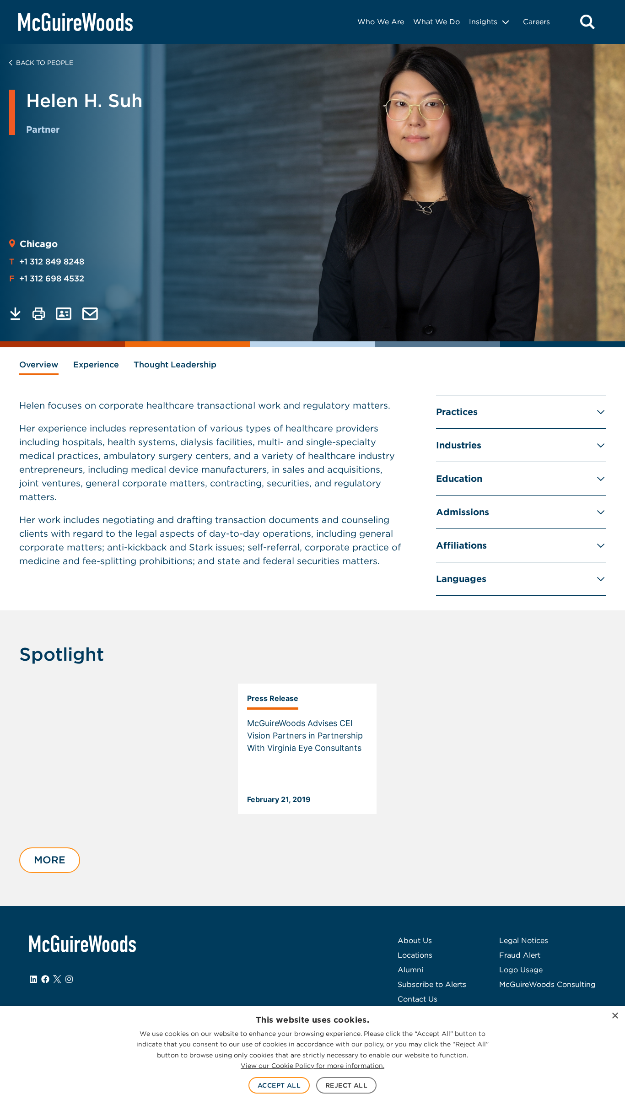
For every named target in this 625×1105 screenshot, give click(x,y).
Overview (39, 364)
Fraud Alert (519, 955)
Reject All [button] (346, 1085)
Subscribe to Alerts (432, 984)
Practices (457, 411)
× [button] (614, 1016)
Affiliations (461, 545)
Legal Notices (523, 940)
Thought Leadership (175, 364)
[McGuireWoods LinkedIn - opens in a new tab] (33, 979)
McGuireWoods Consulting (547, 984)
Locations (415, 955)
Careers (536, 21)
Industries (458, 445)
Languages (461, 578)
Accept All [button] (279, 1085)
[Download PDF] (15, 313)
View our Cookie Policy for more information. (312, 1065)
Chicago (39, 243)
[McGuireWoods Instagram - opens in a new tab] (69, 979)
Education (459, 478)
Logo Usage (521, 969)
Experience (96, 364)
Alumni (410, 969)
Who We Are (380, 21)
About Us (415, 940)
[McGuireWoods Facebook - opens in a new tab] (45, 979)
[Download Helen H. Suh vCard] (63, 313)
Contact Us (417, 999)
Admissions (462, 512)
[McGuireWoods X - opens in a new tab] (57, 979)
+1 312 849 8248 (46, 261)
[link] (307, 749)
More (49, 860)
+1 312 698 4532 (46, 278)
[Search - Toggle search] (587, 22)
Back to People (44, 62)
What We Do (436, 21)
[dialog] (312, 1055)
